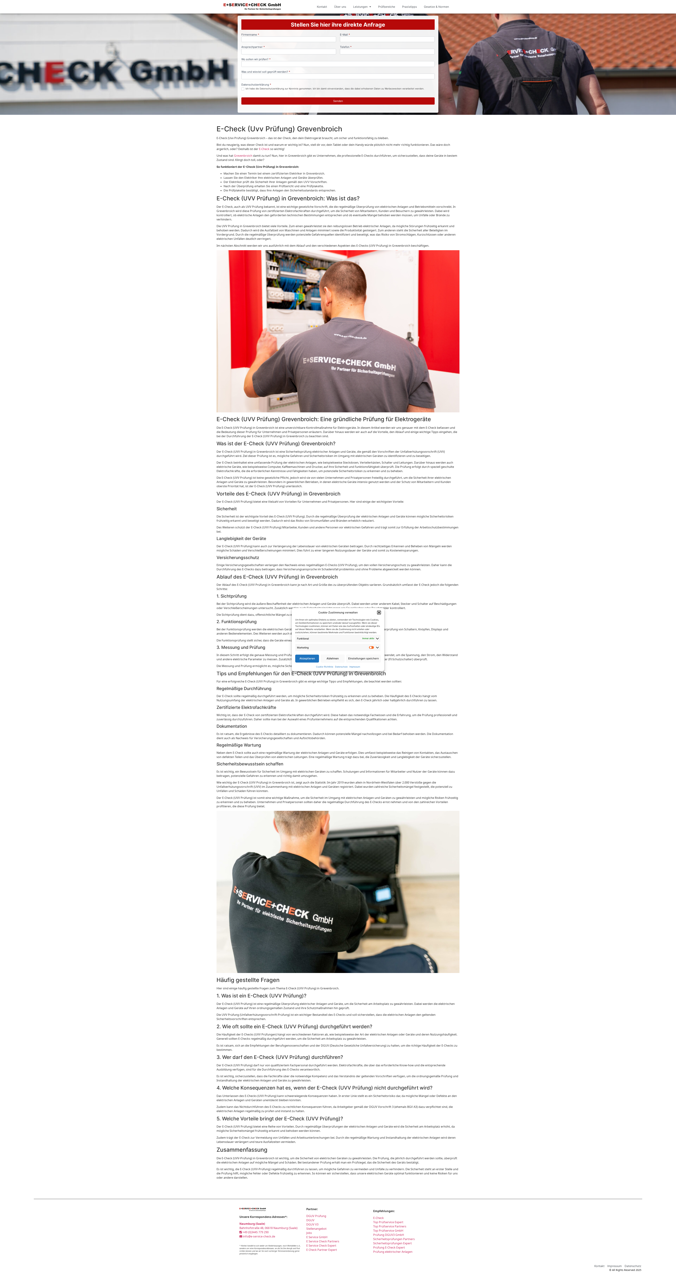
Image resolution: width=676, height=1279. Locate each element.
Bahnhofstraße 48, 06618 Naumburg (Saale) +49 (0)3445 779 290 (268, 1228)
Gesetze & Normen (436, 6)
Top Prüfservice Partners (389, 1226)
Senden (338, 101)
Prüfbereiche (386, 6)
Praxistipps (409, 6)
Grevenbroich (243, 156)
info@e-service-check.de (258, 1236)
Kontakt (322, 6)
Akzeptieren (307, 658)
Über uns (340, 6)
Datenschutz (341, 666)
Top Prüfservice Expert (388, 1222)
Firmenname (250, 34)
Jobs (309, 1233)
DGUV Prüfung (316, 1216)
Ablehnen (333, 658)
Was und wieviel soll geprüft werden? (265, 71)
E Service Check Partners (322, 1241)
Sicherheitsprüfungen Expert (392, 1243)
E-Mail (345, 34)
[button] (379, 612)
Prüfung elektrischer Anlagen (392, 1252)
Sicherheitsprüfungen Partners (394, 1239)
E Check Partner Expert (321, 1250)
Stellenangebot (316, 1229)
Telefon (346, 47)
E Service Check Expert (321, 1245)
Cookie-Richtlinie (324, 666)
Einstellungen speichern (363, 658)
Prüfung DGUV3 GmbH (388, 1235)
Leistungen (360, 6)
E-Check (264, 149)
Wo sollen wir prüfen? (256, 59)
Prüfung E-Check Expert (389, 1247)
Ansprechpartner (253, 47)
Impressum (354, 666)
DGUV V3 (312, 1224)
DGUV (310, 1220)
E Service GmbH (316, 1237)
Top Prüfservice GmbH (388, 1231)
